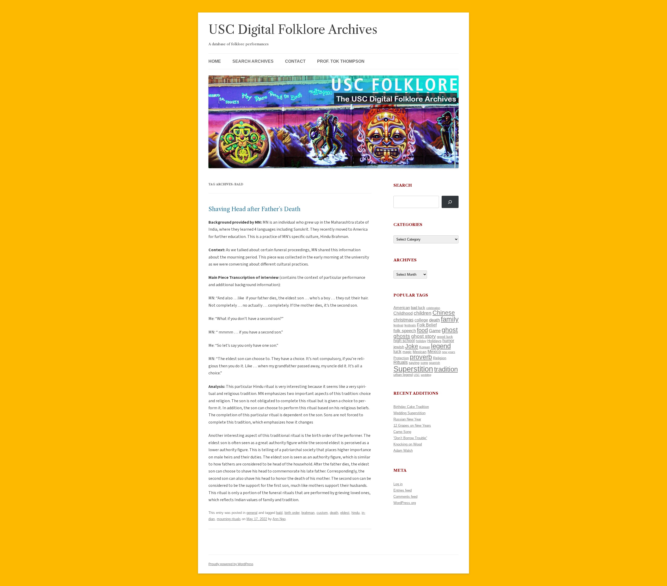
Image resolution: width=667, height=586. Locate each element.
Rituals (400, 362)
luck (397, 351)
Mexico (434, 351)
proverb (421, 357)
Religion (439, 358)
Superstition (413, 368)
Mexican (420, 352)
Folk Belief (427, 325)
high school (404, 340)
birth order (292, 513)
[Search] (450, 202)
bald (279, 513)
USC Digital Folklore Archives (292, 29)
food (422, 330)
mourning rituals (229, 519)
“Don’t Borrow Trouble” (410, 438)
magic (407, 352)
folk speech (404, 330)
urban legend (403, 375)
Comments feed (405, 497)
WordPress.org (404, 503)
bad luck (418, 308)
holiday (421, 341)
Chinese (444, 312)
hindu (355, 513)
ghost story (423, 336)
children (422, 313)
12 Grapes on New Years (412, 425)
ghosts (401, 336)
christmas (403, 320)
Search (402, 185)
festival (398, 325)
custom (322, 513)
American (401, 308)
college (421, 320)
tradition (446, 369)
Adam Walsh (403, 450)
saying (414, 363)
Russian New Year (407, 419)
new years (448, 352)
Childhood (403, 313)
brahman (307, 513)
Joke (411, 346)
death (334, 513)
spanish (434, 362)
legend (441, 346)
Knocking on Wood (407, 444)
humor (448, 340)
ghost (450, 329)
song (424, 363)
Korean (424, 347)
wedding (426, 374)
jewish (398, 347)
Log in (398, 484)
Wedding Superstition (409, 413)
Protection (401, 358)
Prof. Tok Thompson (341, 61)
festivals (410, 325)
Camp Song (402, 432)
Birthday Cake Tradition (411, 407)
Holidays (434, 341)
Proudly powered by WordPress (230, 564)
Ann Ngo (279, 519)
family (450, 319)
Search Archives (253, 61)
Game (435, 330)
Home (214, 61)
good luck (445, 337)
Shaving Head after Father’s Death (254, 209)
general (251, 513)
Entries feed (402, 490)
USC (417, 374)
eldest (344, 513)
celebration (433, 308)
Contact (295, 61)
